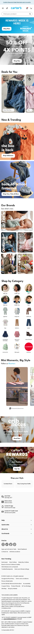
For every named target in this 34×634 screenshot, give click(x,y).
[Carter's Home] (17, 8)
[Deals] (7, 8)
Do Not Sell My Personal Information (12, 583)
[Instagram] (3, 544)
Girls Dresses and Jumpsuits (10, 567)
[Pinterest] (14, 544)
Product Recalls (15, 586)
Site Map (4, 588)
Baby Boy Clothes (24, 562)
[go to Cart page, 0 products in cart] (31, 8)
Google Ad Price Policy (8, 578)
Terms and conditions (22, 578)
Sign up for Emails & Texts (9, 549)
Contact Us (5, 551)
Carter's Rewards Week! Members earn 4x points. (17, 2)
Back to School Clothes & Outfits (11, 564)
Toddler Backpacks (7, 569)
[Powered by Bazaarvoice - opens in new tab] (16, 408)
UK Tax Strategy (26, 586)
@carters (11, 363)
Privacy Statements (7, 581)
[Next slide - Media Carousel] (31, 386)
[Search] (30, 13)
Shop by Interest (12, 588)
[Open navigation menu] (3, 8)
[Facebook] (10, 544)
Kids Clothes (13, 562)
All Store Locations (15, 551)
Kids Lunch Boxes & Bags (22, 569)
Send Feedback (22, 549)
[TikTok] (6, 544)
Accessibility (26, 583)
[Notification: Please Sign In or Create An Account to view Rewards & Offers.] (27, 8)
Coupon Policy (6, 586)
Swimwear (5, 562)
